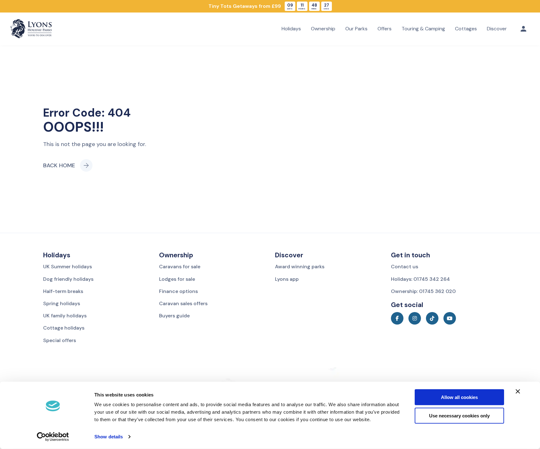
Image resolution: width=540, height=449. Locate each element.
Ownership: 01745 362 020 (423, 291)
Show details (108, 436)
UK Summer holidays (67, 266)
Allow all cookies (459, 397)
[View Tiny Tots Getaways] (270, 6)
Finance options (178, 291)
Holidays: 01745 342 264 (420, 279)
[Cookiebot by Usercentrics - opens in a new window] (53, 436)
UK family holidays (65, 315)
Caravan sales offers (183, 303)
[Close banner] (518, 391)
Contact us (404, 266)
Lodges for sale (177, 279)
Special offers (59, 340)
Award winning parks (299, 266)
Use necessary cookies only (459, 415)
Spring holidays (61, 303)
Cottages (466, 28)
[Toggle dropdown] (523, 28)
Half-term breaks (63, 291)
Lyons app (287, 279)
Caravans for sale (179, 266)
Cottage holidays (63, 328)
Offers (385, 28)
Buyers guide (174, 315)
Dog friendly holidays (68, 279)
